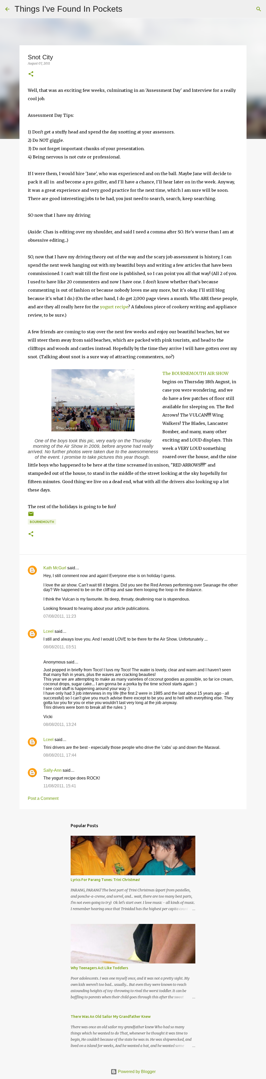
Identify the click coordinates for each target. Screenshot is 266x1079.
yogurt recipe (114, 306)
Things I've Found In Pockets (68, 9)
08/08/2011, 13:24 (59, 724)
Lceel (48, 631)
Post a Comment (43, 798)
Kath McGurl (54, 568)
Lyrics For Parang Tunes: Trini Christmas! (105, 880)
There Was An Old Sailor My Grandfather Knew (111, 1016)
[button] (31, 74)
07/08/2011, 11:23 (59, 616)
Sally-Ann (52, 770)
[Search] (130, 9)
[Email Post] (31, 516)
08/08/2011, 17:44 (59, 755)
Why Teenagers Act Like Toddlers (99, 968)
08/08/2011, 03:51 (59, 647)
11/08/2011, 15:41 (59, 786)
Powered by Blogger (136, 1071)
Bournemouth (42, 521)
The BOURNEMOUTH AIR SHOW (195, 373)
